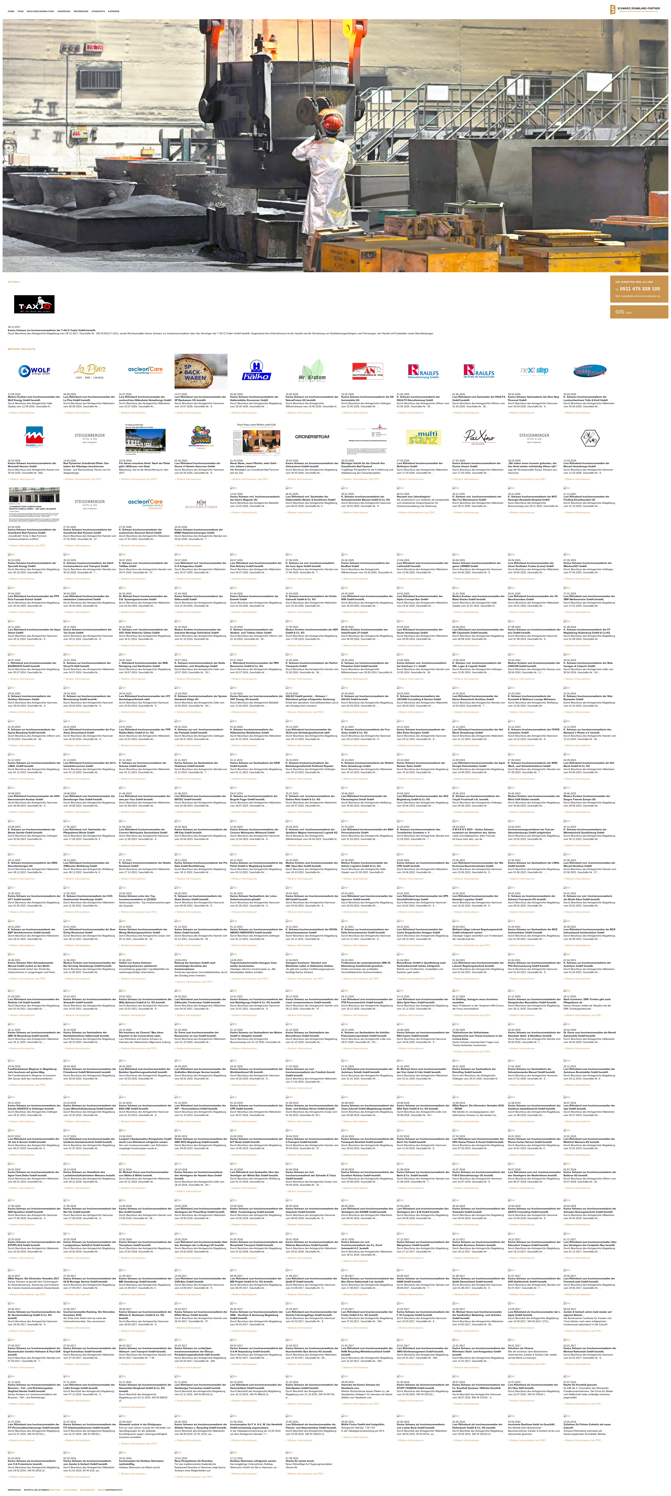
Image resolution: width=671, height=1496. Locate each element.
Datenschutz (114, 1490)
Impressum (14, 1490)
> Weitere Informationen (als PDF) (82, 479)
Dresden (103, 1490)
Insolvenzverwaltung (40, 11)
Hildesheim (70, 1490)
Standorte (98, 11)
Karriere (114, 11)
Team (20, 11)
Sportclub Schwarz (36, 1490)
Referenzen (81, 11)
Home (11, 11)
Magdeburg (87, 1490)
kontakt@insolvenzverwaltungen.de (641, 296)
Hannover (54, 1490)
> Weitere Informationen (21, 412)
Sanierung (64, 11)
